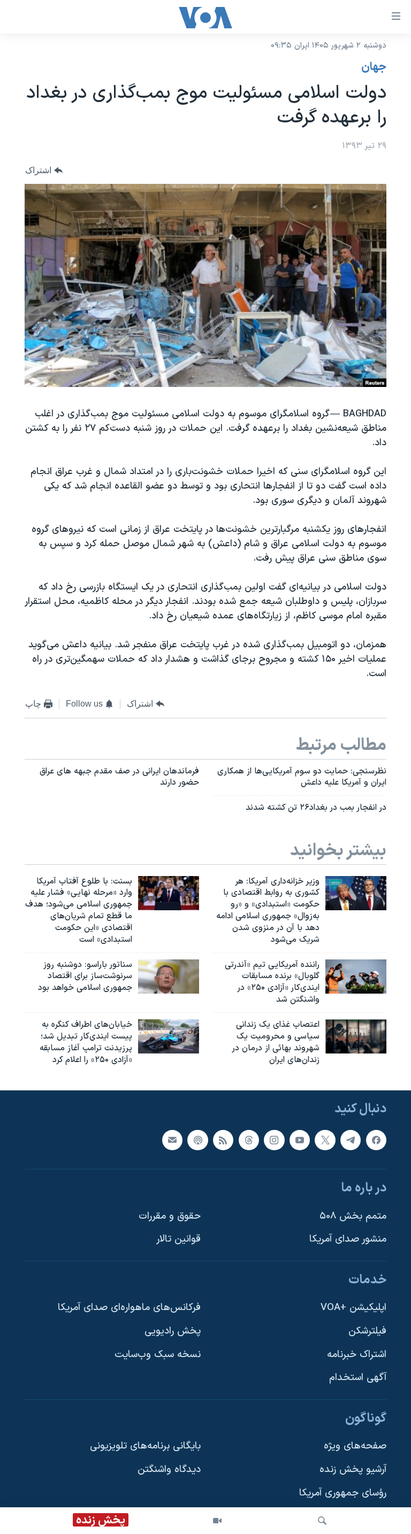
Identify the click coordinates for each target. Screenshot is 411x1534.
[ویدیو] (217, 1520)
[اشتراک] (172, 1140)
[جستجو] (322, 1520)
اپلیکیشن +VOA (353, 1308)
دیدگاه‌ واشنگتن (169, 1469)
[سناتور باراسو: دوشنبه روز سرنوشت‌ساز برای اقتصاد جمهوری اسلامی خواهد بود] (168, 976)
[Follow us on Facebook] (376, 1140)
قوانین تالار (178, 1240)
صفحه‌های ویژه (355, 1446)
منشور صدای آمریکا (347, 1240)
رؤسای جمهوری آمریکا (342, 1493)
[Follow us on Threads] (249, 1140)
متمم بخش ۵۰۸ (352, 1216)
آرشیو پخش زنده (352, 1469)
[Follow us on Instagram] (274, 1140)
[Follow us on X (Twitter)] (325, 1140)
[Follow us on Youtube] (300, 1140)
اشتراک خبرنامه (356, 1354)
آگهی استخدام (357, 1378)
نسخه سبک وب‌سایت (158, 1354)
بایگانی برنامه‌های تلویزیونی (145, 1446)
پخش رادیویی (172, 1331)
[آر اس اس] (223, 1140)
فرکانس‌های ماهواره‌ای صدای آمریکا (129, 1308)
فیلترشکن (367, 1331)
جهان (373, 67)
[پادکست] (197, 1140)
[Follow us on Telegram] (350, 1140)
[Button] (44, 170)
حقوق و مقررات (170, 1216)
